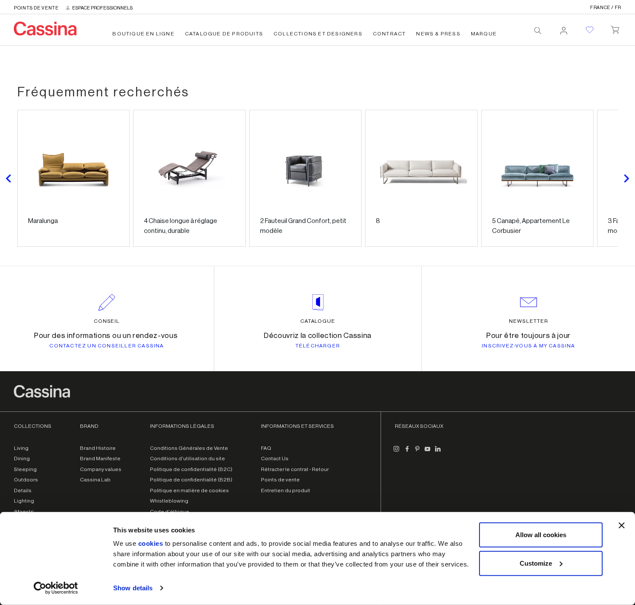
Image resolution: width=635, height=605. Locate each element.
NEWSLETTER (528, 321)
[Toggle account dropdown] (564, 28)
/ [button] (605, 7)
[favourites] (589, 30)
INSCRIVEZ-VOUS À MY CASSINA (528, 345)
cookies (150, 543)
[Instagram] (396, 452)
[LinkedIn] (438, 452)
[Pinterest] (417, 452)
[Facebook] (407, 452)
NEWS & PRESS (438, 33)
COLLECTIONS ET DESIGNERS (317, 33)
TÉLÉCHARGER (317, 345)
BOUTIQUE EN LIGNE (143, 33)
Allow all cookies (540, 534)
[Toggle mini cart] (615, 28)
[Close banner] (622, 525)
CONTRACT (389, 33)
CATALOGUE (318, 321)
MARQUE (484, 33)
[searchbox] (538, 30)
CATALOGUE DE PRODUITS (224, 33)
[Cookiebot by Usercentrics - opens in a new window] (56, 588)
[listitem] (73, 178)
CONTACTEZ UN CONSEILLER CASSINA (106, 345)
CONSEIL (107, 321)
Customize (536, 563)
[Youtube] (427, 452)
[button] (8, 178)
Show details (132, 588)
